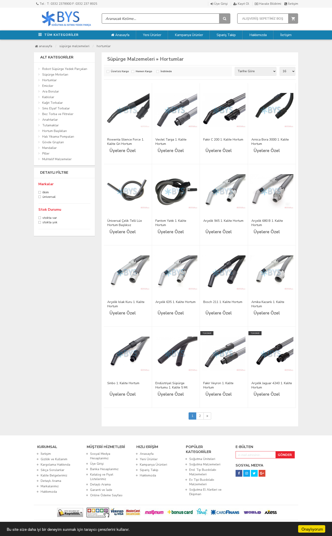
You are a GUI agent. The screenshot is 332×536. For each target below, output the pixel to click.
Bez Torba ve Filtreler (57, 114)
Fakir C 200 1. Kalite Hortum (223, 139)
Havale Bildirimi (269, 4)
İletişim (292, 4)
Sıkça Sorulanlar (52, 470)
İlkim (45, 192)
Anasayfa (121, 35)
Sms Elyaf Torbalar (56, 108)
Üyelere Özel (123, 151)
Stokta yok (49, 222)
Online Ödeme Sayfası (106, 495)
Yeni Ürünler (152, 35)
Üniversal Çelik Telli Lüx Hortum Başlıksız (124, 223)
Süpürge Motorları (55, 74)
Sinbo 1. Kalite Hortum (123, 383)
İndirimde (166, 71)
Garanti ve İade (101, 490)
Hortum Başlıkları (54, 131)
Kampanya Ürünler (189, 35)
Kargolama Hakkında (55, 464)
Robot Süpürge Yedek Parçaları (64, 69)
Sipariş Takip (226, 35)
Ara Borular (50, 91)
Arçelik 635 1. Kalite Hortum (175, 302)
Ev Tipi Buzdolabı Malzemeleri (201, 482)
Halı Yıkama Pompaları (58, 136)
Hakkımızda (258, 35)
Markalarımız (50, 486)
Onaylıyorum (312, 529)
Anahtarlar (50, 120)
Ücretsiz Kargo (120, 71)
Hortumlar (104, 46)
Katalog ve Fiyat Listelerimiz (101, 476)
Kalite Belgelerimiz (54, 475)
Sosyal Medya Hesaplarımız (100, 456)
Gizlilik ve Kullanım (54, 459)
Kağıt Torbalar (52, 103)
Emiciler (47, 86)
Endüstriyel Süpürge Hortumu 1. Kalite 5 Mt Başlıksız (171, 387)
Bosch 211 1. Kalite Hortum (222, 302)
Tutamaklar (50, 125)
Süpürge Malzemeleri (74, 46)
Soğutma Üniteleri (202, 459)
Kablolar (48, 97)
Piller (45, 153)
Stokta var (49, 218)
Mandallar (49, 148)
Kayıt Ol (243, 4)
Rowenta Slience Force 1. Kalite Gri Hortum (125, 141)
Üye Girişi (220, 4)
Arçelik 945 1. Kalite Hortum (223, 221)
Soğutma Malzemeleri (204, 464)
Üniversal (49, 197)
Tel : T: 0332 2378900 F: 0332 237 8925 (68, 4)
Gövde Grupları (53, 142)
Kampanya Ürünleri (153, 464)
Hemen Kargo (144, 71)
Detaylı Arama (51, 481)
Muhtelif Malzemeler (57, 159)
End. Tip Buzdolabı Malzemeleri (202, 472)
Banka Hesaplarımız (104, 469)
